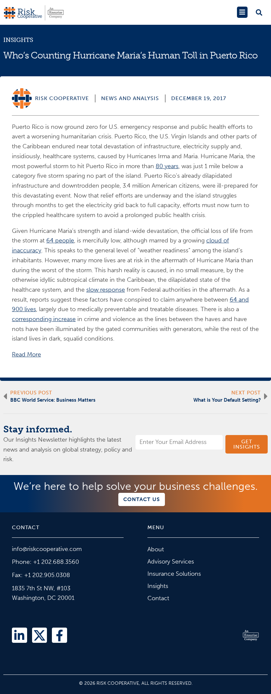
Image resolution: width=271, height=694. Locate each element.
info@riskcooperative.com (47, 549)
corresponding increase (44, 319)
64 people (60, 240)
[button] (242, 12)
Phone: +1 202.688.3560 (45, 562)
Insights (18, 40)
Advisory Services (170, 561)
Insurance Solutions (174, 573)
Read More (26, 354)
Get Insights (246, 444)
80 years (167, 166)
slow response (105, 289)
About (155, 549)
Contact (158, 598)
